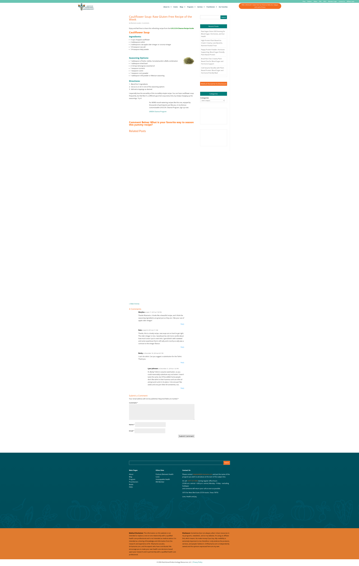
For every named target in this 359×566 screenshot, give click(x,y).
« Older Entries (134, 304)
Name (132, 425)
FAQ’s (131, 487)
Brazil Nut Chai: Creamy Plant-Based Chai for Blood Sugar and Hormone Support (212, 61)
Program (132, 479)
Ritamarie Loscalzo (136, 23)
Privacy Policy (197, 562)
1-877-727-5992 (192, 481)
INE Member (160, 482)
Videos (315, 1)
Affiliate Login (350, 1)
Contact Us (342, 1)
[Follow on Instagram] (136, 493)
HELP (324, 1)
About (131, 474)
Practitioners (211, 7)
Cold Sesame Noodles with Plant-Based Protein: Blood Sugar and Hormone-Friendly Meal (212, 70)
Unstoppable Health (163, 479)
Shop (304, 1)
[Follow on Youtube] (140, 493)
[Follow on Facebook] (131, 493)
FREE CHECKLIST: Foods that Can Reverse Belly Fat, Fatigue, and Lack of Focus (260, 6)
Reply (182, 324)
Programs (190, 7)
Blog (130, 477)
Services (200, 7)
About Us (166, 7)
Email (131, 431)
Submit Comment (186, 436)
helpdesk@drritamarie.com (202, 474)
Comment (133, 403)
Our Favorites (223, 7)
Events (175, 7)
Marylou (141, 312)
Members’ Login (332, 1)
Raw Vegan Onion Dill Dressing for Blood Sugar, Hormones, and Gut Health (213, 33)
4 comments (145, 23)
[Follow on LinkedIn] (145, 493)
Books (131, 484)
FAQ (320, 1)
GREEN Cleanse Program (158, 112)
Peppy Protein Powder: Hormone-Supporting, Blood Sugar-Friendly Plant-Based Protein (213, 52)
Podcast (309, 1)
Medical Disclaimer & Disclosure (213, 84)
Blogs (181, 7)
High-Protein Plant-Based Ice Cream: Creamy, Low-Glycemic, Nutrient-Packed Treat (212, 43)
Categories (204, 98)
